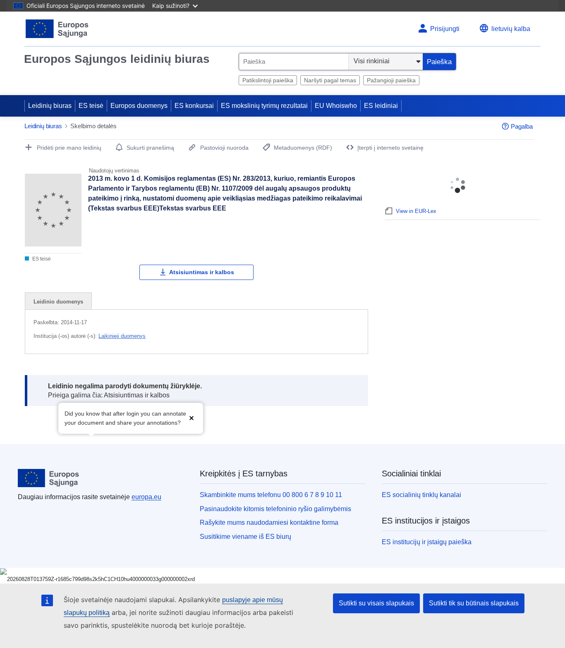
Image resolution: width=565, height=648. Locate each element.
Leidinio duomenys (58, 302)
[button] (191, 417)
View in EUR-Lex (416, 211)
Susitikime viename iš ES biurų (245, 536)
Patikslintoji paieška (267, 80)
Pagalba (522, 126)
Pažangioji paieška (391, 80)
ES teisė (91, 105)
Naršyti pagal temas (330, 80)
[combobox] (293, 61)
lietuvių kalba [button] (510, 28)
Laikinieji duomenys (122, 336)
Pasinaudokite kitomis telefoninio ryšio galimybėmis (275, 508)
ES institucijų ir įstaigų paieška (427, 541)
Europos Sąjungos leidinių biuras (117, 59)
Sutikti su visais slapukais (376, 603)
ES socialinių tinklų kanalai (421, 494)
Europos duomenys (139, 105)
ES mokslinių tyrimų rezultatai (264, 105)
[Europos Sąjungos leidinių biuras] (57, 28)
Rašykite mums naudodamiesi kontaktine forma (269, 522)
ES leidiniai (381, 105)
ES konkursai (194, 105)
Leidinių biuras (50, 105)
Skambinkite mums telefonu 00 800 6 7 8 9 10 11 (271, 494)
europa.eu (146, 496)
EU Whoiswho (336, 105)
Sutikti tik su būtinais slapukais (474, 603)
